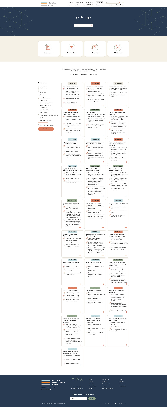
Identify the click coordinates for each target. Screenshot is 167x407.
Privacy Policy (111, 403)
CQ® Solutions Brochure (107, 388)
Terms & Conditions (103, 403)
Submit (91, 398)
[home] (53, 382)
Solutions (77, 5)
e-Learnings (72, 139)
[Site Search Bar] (119, 2)
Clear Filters (46, 129)
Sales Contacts (122, 384)
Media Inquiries (122, 386)
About (69, 5)
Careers (120, 379)
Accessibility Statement (120, 403)
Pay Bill (104, 386)
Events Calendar (89, 2)
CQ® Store (70, 2)
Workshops (95, 83)
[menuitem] (99, 2)
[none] (99, 2)
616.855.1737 (77, 387)
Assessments (72, 83)
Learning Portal (79, 2)
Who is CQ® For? (88, 5)
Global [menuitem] (98, 2)
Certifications (95, 110)
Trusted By (91, 384)
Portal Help (104, 381)
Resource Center (100, 5)
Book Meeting (120, 5)
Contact (111, 5)
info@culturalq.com (78, 388)
